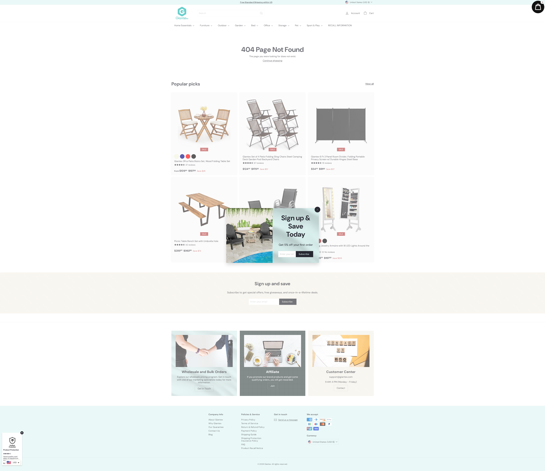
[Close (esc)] (317, 209)
